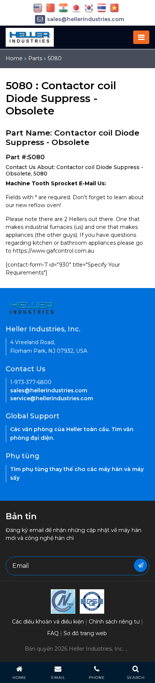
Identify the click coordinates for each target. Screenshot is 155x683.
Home (14, 58)
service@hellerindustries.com (51, 398)
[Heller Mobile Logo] (29, 37)
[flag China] (50, 7)
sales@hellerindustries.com (85, 19)
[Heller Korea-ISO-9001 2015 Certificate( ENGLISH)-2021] (63, 601)
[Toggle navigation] (141, 37)
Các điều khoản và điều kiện (48, 621)
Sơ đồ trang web (85, 633)
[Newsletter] (140, 565)
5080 (55, 58)
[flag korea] (89, 7)
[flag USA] (37, 7)
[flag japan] (76, 7)
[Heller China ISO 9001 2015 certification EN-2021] (92, 601)
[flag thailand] (101, 7)
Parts (35, 58)
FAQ (53, 633)
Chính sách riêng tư (114, 621)
